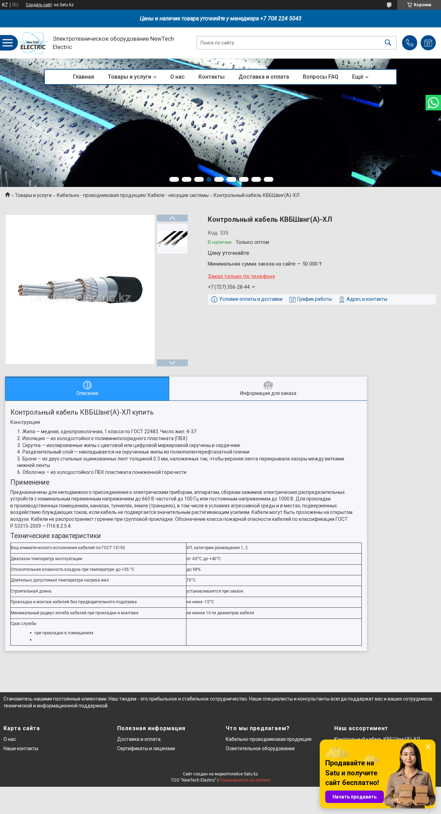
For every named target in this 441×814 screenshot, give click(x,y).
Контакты (211, 76)
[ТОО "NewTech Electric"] (33, 43)
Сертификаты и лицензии (146, 748)
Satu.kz (251, 774)
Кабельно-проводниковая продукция (268, 739)
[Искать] (388, 43)
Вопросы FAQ (320, 76)
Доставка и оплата (263, 76)
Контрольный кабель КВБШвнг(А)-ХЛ (377, 739)
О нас (177, 76)
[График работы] (428, 42)
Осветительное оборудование (260, 748)
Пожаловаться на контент (244, 780)
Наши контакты (20, 748)
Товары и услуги (129, 76)
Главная (83, 76)
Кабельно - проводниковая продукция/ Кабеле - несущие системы (133, 195)
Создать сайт (39, 4)
